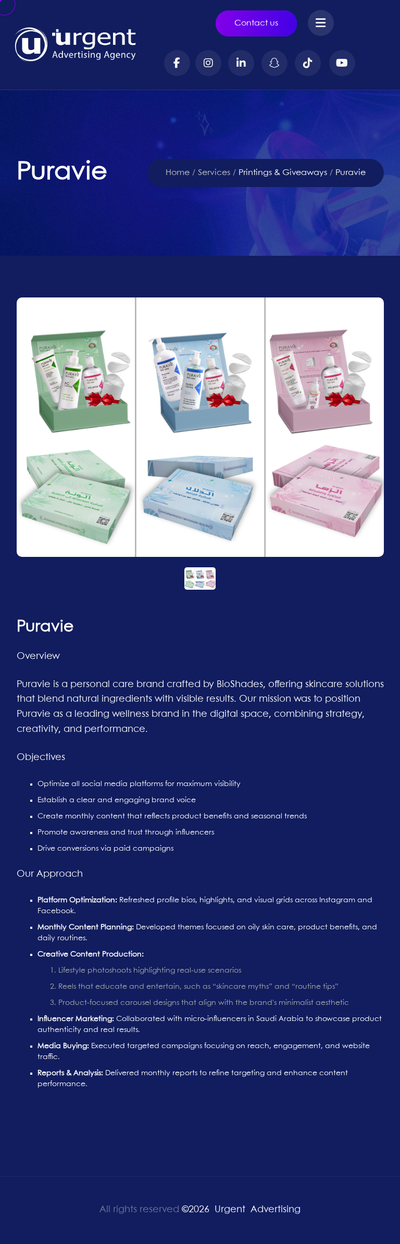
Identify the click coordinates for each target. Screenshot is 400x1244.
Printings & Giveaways (283, 173)
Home (178, 173)
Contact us (256, 23)
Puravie (350, 173)
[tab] (200, 578)
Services (214, 173)
